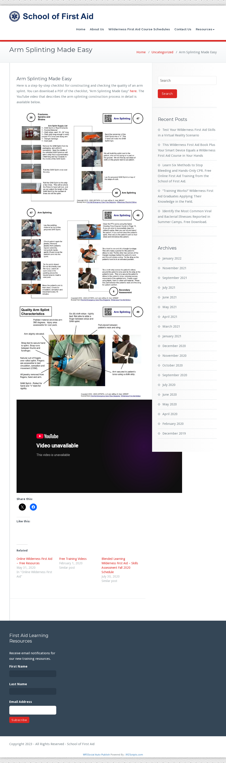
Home (80, 29)
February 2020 (173, 424)
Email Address (20, 702)
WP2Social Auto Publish (96, 754)
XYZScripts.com (134, 754)
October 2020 (172, 365)
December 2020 (174, 346)
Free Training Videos (73, 559)
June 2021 (169, 297)
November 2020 (174, 356)
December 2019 (174, 433)
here (133, 91)
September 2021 (174, 278)
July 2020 (168, 385)
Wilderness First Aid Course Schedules (139, 29)
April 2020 (169, 414)
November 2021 (174, 268)
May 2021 (169, 307)
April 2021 (169, 317)
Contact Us (182, 29)
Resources (204, 29)
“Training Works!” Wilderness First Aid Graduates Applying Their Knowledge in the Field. (185, 196)
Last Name (18, 684)
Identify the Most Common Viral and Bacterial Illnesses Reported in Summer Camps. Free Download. (184, 216)
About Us (97, 29)
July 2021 (168, 288)
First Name (18, 666)
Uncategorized (162, 52)
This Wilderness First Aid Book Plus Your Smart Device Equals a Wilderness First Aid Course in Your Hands (186, 150)
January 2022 (171, 258)
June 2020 (169, 395)
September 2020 (174, 375)
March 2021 (171, 326)
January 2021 (171, 336)
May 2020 (169, 404)
